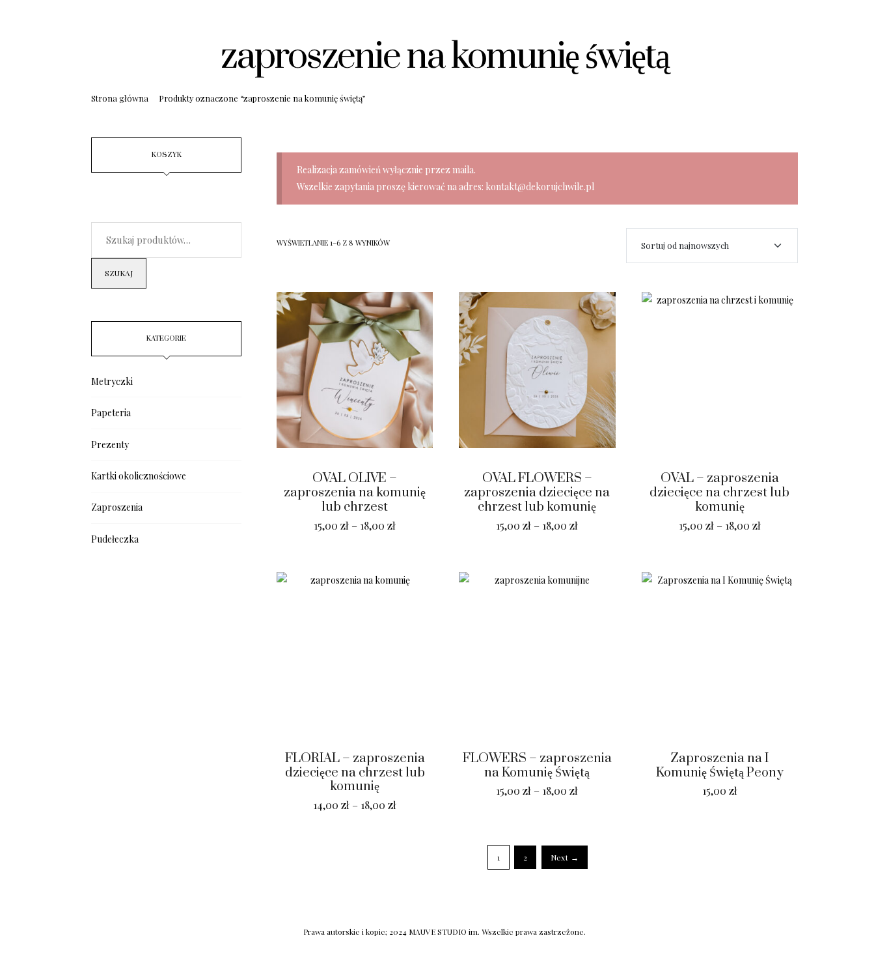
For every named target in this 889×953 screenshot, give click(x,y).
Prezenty (110, 444)
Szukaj (119, 273)
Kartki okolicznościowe (138, 476)
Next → (565, 857)
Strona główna (119, 98)
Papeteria (111, 412)
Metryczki (112, 381)
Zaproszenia (117, 507)
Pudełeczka (115, 539)
